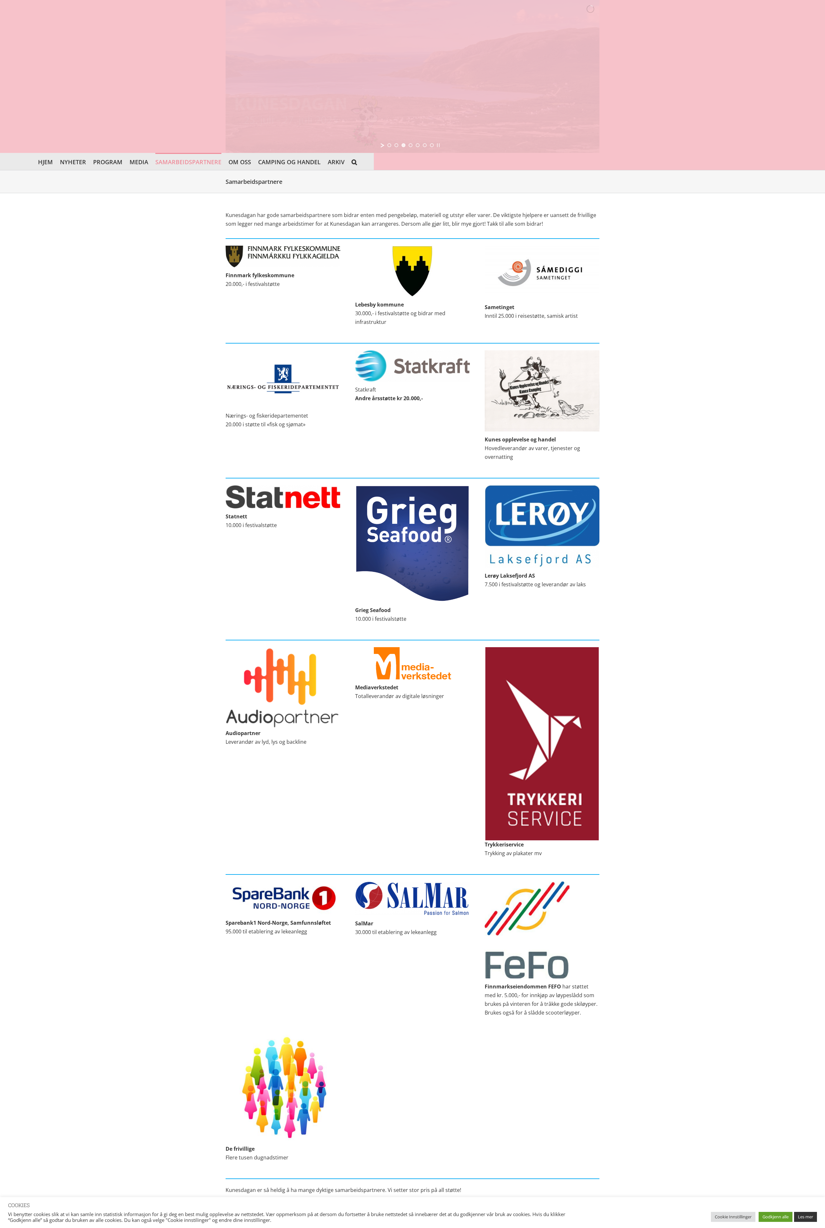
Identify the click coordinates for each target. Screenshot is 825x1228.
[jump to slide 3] (403, 145)
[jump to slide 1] (389, 145)
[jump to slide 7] (432, 145)
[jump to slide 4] (410, 145)
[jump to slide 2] (396, 145)
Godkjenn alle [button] (775, 1217)
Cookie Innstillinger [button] (733, 1217)
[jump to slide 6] (425, 145)
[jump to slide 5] (418, 145)
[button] (354, 161)
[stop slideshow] (438, 145)
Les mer (805, 1217)
